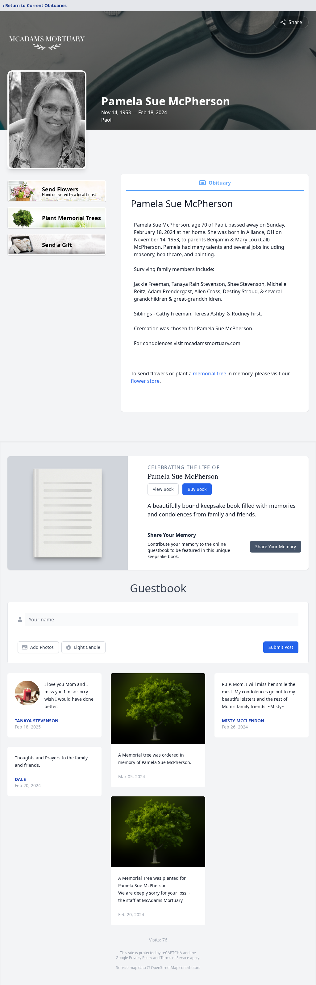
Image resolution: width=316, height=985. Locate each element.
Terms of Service (174, 957)
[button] (158, 708)
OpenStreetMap (164, 967)
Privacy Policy (140, 957)
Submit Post (280, 647)
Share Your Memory (275, 546)
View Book (163, 489)
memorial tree (209, 373)
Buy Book (197, 489)
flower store (145, 381)
